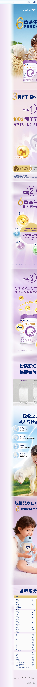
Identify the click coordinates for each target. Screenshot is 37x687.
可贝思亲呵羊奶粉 (24, 1)
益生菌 (29, 1)
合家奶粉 (19, 1)
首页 (15, 1)
